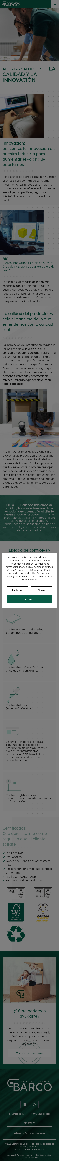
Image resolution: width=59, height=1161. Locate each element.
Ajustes (33, 579)
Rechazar (17, 590)
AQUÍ (16, 570)
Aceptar (29, 599)
